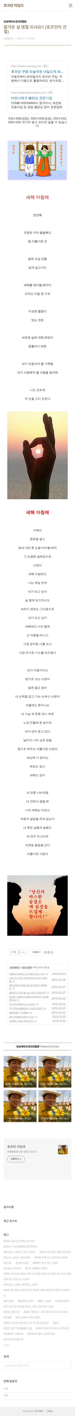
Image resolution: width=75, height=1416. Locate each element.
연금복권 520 (26, 1301)
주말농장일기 (63, 1301)
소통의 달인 (23, 1263)
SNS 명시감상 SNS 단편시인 (56, 1252)
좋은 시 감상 (45, 1301)
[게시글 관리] (23, 952)
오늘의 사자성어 (13, 1268)
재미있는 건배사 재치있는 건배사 (21, 1284)
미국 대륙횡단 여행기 (37, 1268)
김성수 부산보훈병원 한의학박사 (21, 1246)
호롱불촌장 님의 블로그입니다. (22, 1151)
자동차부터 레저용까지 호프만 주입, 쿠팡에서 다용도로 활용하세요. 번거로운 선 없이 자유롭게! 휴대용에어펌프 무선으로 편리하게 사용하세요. (36, 79)
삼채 (56, 1322)
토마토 (8, 1263)
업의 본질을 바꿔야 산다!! (21, 1016)
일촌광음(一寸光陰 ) (19, 1012)
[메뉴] (70, 5)
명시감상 (9, 1301)
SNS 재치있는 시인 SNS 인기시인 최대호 (46, 1312)
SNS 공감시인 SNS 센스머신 (20, 1241)
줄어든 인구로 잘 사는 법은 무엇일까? (27, 992)
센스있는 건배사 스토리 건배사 (20, 1252)
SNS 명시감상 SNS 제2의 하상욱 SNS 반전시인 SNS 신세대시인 (37, 1293)
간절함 (8, 1317)
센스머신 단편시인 (14, 1339)
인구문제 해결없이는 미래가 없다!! (26, 1008)
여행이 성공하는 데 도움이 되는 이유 (27, 974)
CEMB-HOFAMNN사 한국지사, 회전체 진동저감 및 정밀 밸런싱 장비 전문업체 (36, 105)
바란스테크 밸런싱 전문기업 (31, 98)
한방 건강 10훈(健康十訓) (18, 1328)
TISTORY (38, 1411)
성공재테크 (15, 967)
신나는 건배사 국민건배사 (18, 1257)
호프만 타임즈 (14, 5)
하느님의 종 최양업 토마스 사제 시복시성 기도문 (29, 1306)
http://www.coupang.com (26, 66)
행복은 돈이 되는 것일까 (46, 1263)
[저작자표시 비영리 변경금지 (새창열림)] (48, 952)
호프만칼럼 (27, 967)
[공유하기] (19, 952)
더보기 (6, 1345)
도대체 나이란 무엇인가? (21, 1021)
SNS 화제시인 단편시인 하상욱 (51, 1257)
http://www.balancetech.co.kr (29, 92)
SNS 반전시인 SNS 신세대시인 (53, 1328)
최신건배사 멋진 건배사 (28, 1317)
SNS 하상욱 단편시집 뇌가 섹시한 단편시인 (27, 1322)
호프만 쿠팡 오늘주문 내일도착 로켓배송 (37, 72)
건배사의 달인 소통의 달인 (42, 1333)
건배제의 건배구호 (14, 1333)
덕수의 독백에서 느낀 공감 (22, 1004)
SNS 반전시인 (12, 1312)
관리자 (50, 1411)
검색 (67, 1365)
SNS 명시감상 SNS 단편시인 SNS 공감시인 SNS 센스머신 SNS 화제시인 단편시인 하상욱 (37, 1276)
